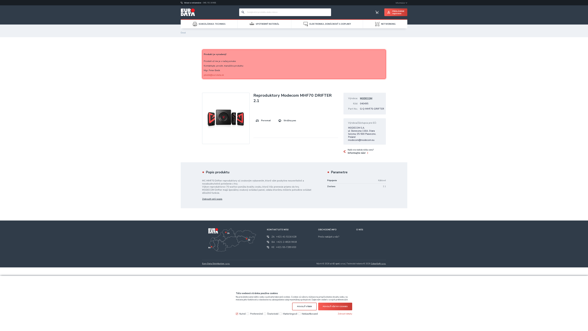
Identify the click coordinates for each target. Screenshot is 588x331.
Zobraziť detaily (345, 313)
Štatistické (273, 313)
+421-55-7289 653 (283, 247)
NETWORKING (388, 24)
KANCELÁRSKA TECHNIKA (212, 24)
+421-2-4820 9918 (284, 241)
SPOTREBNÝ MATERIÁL (267, 24)
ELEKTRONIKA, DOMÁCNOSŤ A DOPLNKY (330, 24)
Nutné (242, 313)
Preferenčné (256, 313)
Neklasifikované (310, 313)
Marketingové (290, 313)
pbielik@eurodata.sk (214, 74)
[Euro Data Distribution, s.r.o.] (188, 12)
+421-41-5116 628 (283, 236)
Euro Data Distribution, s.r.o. (216, 263)
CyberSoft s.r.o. (378, 263)
